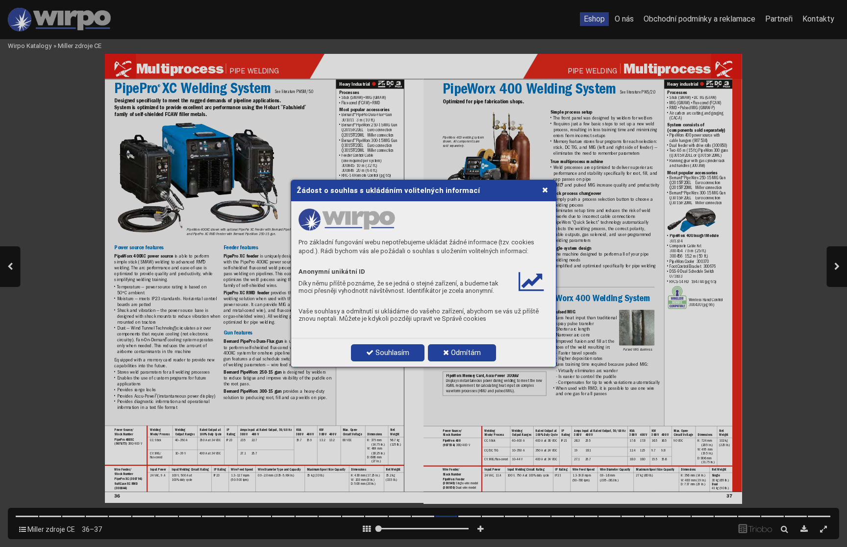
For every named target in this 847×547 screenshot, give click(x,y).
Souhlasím (391, 352)
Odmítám (465, 352)
